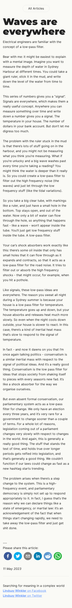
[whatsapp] (58, 557)
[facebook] (8, 557)
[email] (28, 557)
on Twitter (22, 596)
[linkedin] (38, 557)
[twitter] (18, 557)
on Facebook (24, 591)
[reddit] (48, 557)
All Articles (36, 8)
